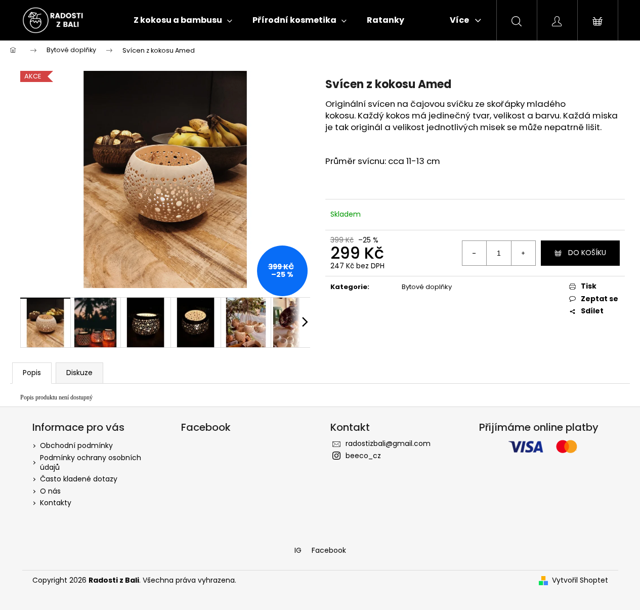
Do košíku (587, 253)
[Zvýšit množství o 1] (523, 253)
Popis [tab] (32, 373)
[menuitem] (182, 20)
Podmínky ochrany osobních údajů (90, 462)
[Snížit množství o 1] (474, 253)
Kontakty (55, 503)
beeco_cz (363, 456)
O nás (50, 491)
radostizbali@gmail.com (388, 443)
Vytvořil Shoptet (580, 580)
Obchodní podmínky (76, 445)
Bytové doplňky (427, 287)
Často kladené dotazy (78, 479)
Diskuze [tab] (79, 373)
